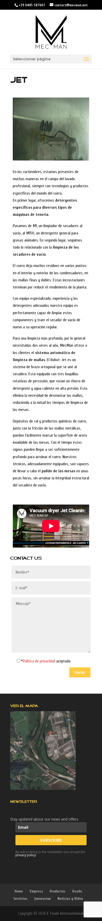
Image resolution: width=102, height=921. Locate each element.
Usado (77, 891)
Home (19, 891)
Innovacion (42, 898)
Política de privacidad (39, 661)
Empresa (36, 891)
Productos (57, 891)
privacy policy (25, 855)
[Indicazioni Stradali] (43, 750)
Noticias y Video (70, 898)
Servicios (20, 898)
